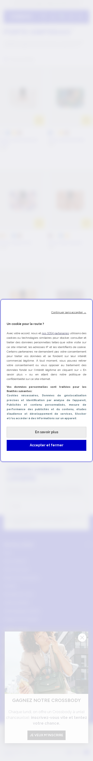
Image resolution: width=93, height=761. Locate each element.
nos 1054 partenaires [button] (55, 333)
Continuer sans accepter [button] (68, 312)
